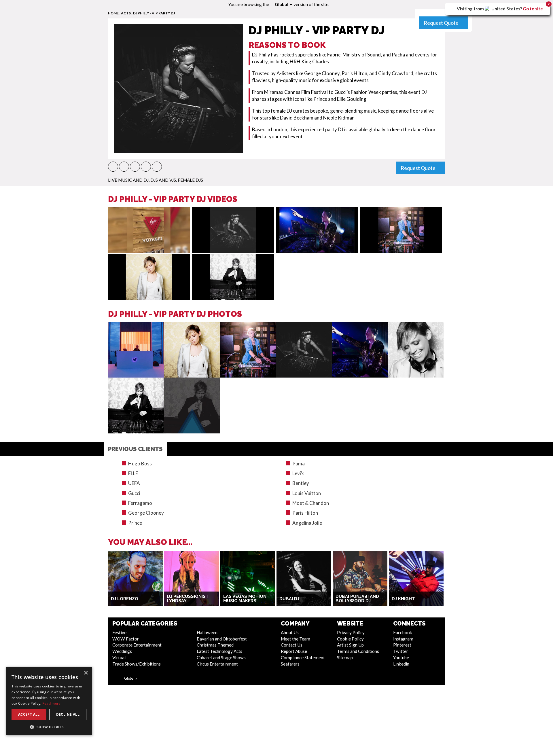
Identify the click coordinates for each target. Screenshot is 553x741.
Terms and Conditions (358, 651)
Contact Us (291, 644)
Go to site (533, 8)
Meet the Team (295, 638)
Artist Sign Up (350, 644)
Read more (51, 703)
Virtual (119, 657)
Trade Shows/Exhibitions (136, 663)
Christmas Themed (215, 644)
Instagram (403, 638)
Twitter (400, 651)
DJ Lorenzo (124, 599)
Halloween (207, 632)
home (113, 13)
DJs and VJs (163, 180)
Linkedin (401, 663)
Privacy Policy (351, 632)
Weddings (122, 651)
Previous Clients (135, 449)
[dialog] (49, 701)
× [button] (86, 673)
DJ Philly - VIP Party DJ (154, 13)
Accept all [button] (29, 714)
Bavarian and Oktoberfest (222, 638)
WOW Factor (125, 638)
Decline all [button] (67, 714)
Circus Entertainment (217, 663)
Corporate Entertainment (137, 644)
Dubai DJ (289, 599)
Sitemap (345, 657)
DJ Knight (403, 599)
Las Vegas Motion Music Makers (244, 598)
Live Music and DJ (128, 180)
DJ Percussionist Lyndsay (188, 598)
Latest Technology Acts (219, 651)
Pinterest (402, 644)
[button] (113, 167)
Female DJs (190, 180)
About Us (290, 632)
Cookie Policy (350, 638)
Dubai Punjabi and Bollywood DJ (357, 598)
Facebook (402, 632)
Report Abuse (294, 651)
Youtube (401, 657)
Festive (119, 632)
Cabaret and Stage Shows (221, 657)
